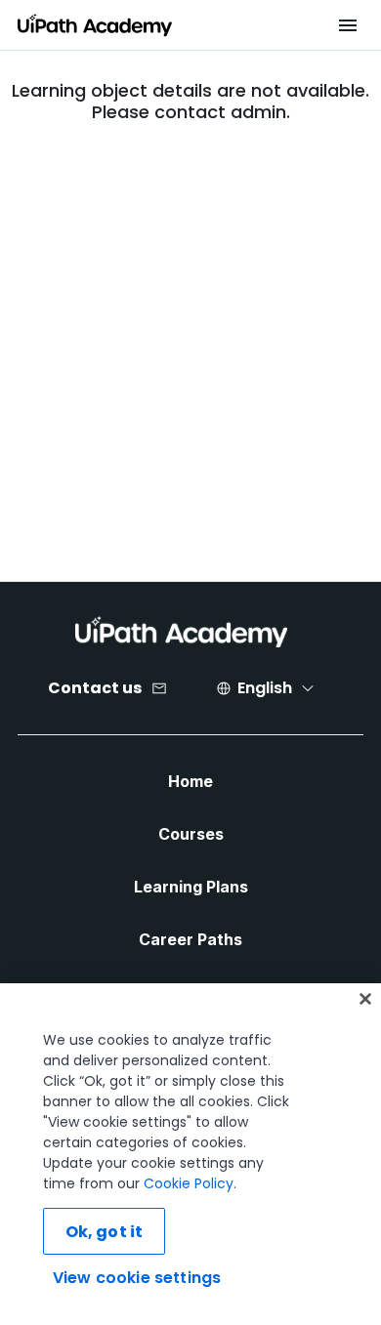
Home (190, 781)
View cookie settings (137, 1277)
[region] (190, 1154)
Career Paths (190, 939)
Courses (191, 834)
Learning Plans (191, 886)
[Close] (365, 999)
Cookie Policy (188, 1183)
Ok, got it (104, 1232)
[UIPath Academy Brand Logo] (181, 631)
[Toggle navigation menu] (347, 25)
